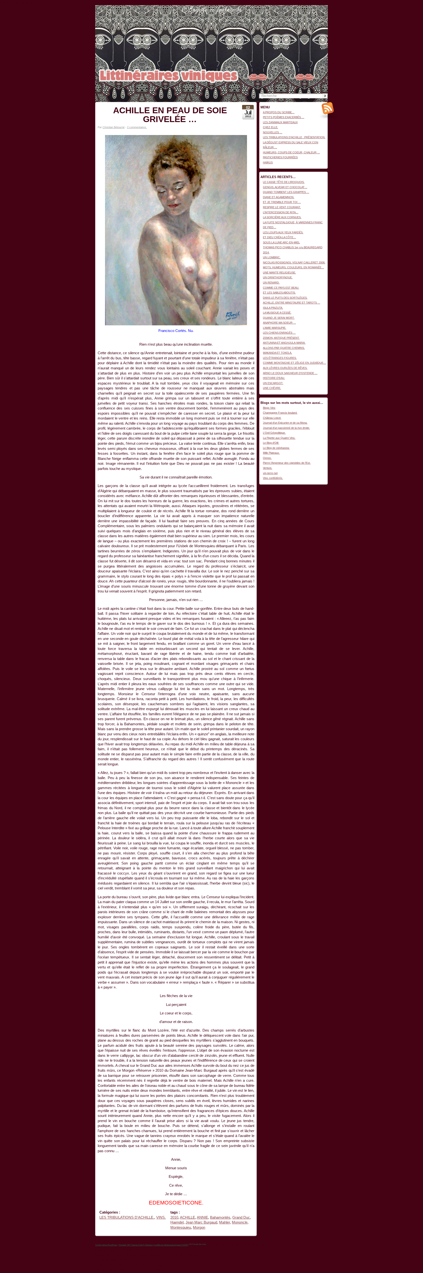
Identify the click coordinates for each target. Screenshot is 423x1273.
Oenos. (267, 457)
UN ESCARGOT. (273, 383)
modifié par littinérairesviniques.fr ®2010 (171, 1245)
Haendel (177, 1222)
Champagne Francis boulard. (280, 412)
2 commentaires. (137, 127)
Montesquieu (180, 1227)
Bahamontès (220, 1217)
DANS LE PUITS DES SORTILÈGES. (285, 297)
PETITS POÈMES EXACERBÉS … (283, 117)
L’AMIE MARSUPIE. (274, 327)
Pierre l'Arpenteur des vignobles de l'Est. (287, 462)
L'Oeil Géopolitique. (274, 432)
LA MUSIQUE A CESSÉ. (277, 312)
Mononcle (239, 1222)
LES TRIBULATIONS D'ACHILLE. (126, 1217)
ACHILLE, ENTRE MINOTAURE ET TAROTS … (291, 302)
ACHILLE (187, 1217)
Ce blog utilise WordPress (106, 1245)
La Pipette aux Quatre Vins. (279, 437)
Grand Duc (241, 1217)
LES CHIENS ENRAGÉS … (279, 332)
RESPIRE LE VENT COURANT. (282, 207)
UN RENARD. (271, 282)
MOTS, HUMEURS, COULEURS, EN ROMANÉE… (293, 267)
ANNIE (202, 1217)
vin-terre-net (270, 473)
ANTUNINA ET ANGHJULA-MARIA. (284, 342)
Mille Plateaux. (271, 452)
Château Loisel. (272, 417)
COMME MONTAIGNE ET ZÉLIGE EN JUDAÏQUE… (294, 362)
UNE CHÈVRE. (272, 387)
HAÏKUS (268, 162)
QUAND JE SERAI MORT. (278, 317)
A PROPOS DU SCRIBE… (278, 112)
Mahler (224, 1222)
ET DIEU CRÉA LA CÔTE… (279, 237)
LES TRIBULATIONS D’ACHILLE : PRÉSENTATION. (294, 137)
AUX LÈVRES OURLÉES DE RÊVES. (285, 367)
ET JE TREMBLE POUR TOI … (282, 202)
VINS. (161, 1217)
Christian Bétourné (114, 127)
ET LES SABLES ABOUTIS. (279, 292)
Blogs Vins (269, 407)
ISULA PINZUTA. (273, 307)
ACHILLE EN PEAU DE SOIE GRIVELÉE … (170, 114)
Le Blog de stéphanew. (276, 447)
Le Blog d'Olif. (271, 442)
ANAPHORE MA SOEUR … (279, 322)
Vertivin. (267, 467)
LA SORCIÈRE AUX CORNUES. (282, 217)
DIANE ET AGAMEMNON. (278, 197)
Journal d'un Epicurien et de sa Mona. (285, 422)
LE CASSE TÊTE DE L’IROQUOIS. (284, 182)
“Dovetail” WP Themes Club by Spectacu (135, 1245)
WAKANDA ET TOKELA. (277, 352)
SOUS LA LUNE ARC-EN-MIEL (281, 242)
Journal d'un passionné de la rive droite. (286, 427)
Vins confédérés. (273, 478)
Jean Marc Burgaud (201, 1222)
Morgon (199, 1227)
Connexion (321, 7)
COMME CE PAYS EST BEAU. (281, 287)
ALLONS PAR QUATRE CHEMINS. (284, 347)
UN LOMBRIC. (272, 257)
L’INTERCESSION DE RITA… (280, 212)
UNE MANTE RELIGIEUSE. (279, 272)
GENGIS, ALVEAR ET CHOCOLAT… (285, 187)
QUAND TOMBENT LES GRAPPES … (286, 192)
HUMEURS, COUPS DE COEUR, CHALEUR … (291, 152)
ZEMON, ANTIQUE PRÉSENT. (281, 337)
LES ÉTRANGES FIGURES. (280, 357)
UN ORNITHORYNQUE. (278, 277)
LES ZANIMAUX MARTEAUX (280, 122)
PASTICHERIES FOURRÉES (280, 157)
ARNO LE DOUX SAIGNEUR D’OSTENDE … (290, 373)
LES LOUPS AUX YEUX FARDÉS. (283, 232)
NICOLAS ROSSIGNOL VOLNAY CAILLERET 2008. (294, 262)
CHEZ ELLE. (270, 127)
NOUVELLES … (272, 132)
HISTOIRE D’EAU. (274, 377)
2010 (174, 1217)
